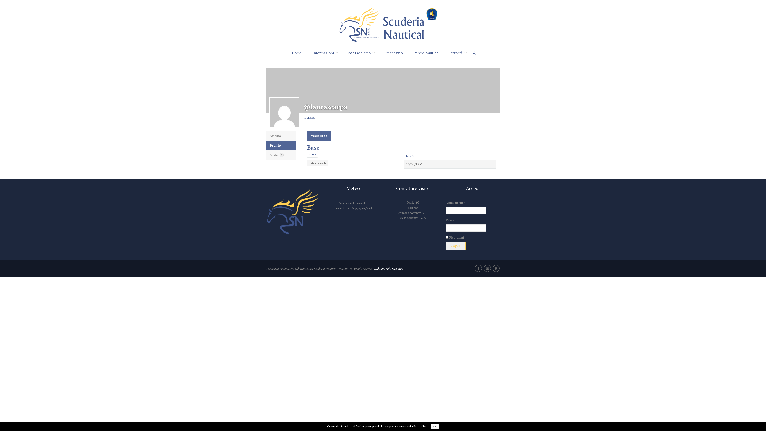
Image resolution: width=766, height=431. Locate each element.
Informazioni (323, 52)
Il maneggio (393, 52)
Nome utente (455, 202)
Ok (434, 426)
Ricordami (456, 237)
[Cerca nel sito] (476, 53)
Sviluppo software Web (388, 269)
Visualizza (319, 136)
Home (297, 52)
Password (453, 220)
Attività (456, 52)
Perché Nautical (426, 52)
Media (276, 155)
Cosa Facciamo (358, 52)
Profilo (275, 145)
